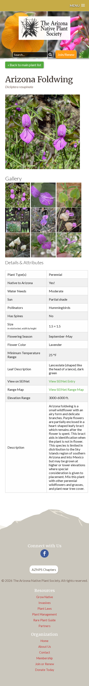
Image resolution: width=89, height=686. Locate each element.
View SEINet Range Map (66, 389)
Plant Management (44, 614)
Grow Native (44, 597)
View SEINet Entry (62, 381)
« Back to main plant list (24, 65)
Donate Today (44, 670)
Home (44, 641)
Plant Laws (44, 608)
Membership (44, 658)
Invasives (44, 603)
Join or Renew (44, 664)
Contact (44, 652)
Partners (44, 626)
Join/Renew (66, 54)
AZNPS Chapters (44, 569)
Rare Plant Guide (44, 620)
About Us (44, 646)
